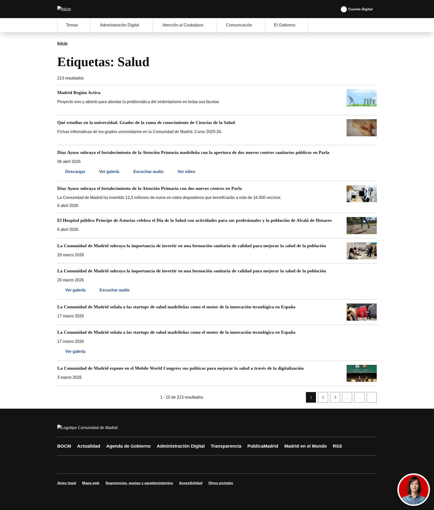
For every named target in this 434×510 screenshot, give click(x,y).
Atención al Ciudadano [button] (182, 25)
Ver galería (109, 171)
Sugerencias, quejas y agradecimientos (139, 483)
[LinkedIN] (125, 464)
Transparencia (226, 446)
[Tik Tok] (155, 464)
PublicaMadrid (262, 446)
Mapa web (90, 483)
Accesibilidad (190, 483)
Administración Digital (181, 446)
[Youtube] (109, 464)
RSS (337, 446)
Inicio (62, 43)
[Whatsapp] (140, 464)
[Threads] (200, 464)
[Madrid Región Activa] (217, 100)
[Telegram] (185, 464)
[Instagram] (79, 464)
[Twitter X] (94, 464)
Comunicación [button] (239, 25)
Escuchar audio (148, 171)
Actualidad (88, 446)
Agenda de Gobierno (128, 446)
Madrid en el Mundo (305, 446)
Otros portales (220, 483)
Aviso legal (66, 483)
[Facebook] (64, 464)
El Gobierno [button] (284, 25)
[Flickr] (170, 464)
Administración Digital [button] (119, 25)
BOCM (64, 446)
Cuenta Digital (360, 9)
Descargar (75, 171)
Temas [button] (72, 25)
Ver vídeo (186, 171)
